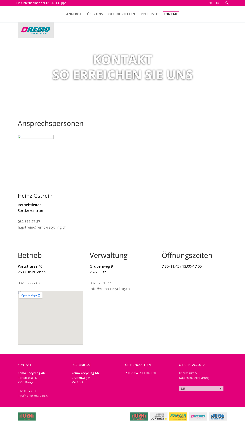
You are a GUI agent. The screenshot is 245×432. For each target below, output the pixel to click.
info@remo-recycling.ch (110, 288)
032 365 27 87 (29, 221)
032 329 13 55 (101, 283)
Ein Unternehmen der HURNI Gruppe (41, 3)
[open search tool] (227, 3)
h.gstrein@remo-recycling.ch (42, 227)
